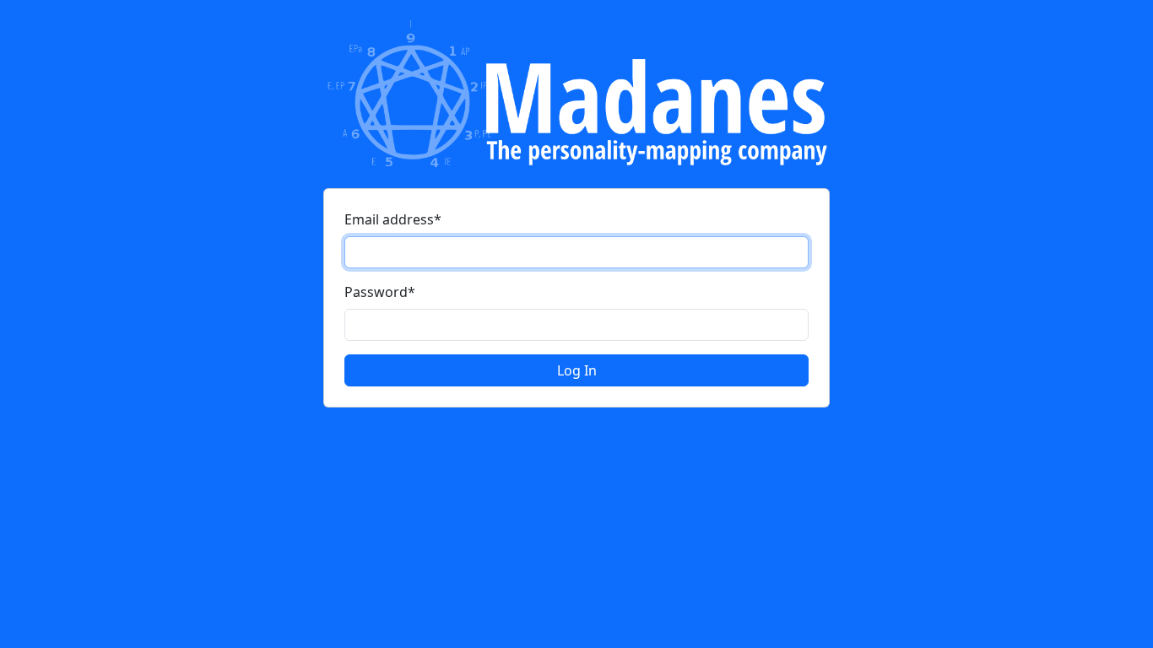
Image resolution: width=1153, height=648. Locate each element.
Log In (577, 370)
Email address (392, 219)
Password (379, 292)
